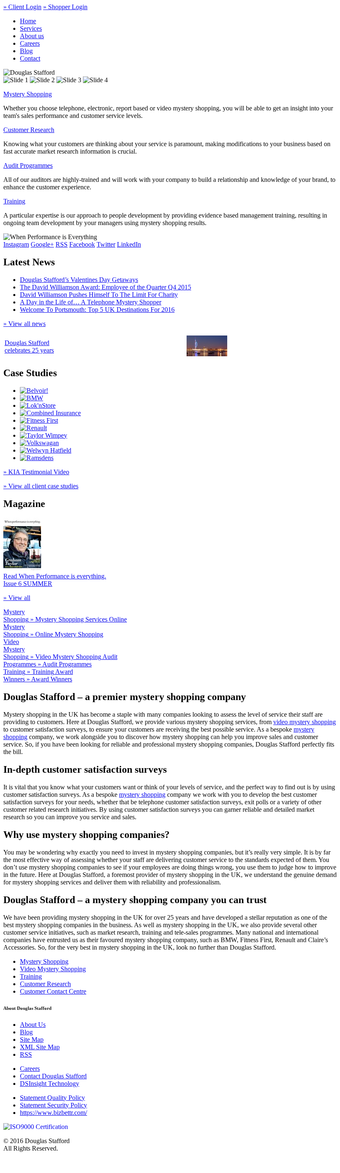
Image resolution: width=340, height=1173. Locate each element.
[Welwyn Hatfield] (45, 450)
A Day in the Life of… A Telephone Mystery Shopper (90, 302)
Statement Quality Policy (52, 1097)
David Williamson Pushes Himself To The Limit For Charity (99, 294)
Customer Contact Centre (53, 991)
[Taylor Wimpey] (43, 435)
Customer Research (28, 129)
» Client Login (22, 6)
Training (14, 201)
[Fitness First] (39, 420)
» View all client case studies (40, 486)
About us (32, 35)
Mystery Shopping (27, 94)
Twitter (106, 244)
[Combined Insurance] (50, 412)
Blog (26, 50)
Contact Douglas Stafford (53, 1076)
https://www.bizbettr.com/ (53, 1112)
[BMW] (31, 398)
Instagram (16, 244)
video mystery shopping (304, 721)
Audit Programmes (28, 165)
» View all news (24, 323)
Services (31, 28)
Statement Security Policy (53, 1105)
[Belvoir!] (34, 390)
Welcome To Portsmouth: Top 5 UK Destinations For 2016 (97, 309)
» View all (16, 597)
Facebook (82, 244)
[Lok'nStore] (38, 405)
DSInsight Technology (49, 1083)
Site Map (32, 1039)
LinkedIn (129, 244)
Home (28, 20)
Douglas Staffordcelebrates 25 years (29, 346)
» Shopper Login (65, 6)
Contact (30, 58)
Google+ (42, 244)
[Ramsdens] (36, 457)
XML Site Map (40, 1047)
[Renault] (33, 427)
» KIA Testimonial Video (36, 471)
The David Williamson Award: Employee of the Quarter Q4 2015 (105, 287)
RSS (62, 244)
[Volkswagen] (39, 442)
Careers (30, 43)
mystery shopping (142, 794)
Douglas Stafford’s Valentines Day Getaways (79, 279)
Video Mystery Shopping (53, 968)
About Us (33, 1024)
